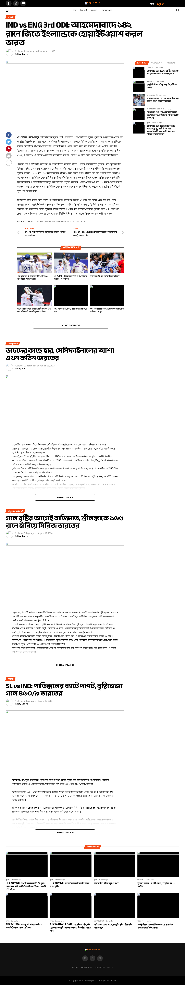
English (160, 4)
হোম (74, 10)
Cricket (39, 222)
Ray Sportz (22, 54)
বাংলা (152, 4)
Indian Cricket (64, 222)
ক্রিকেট (83, 10)
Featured (50, 222)
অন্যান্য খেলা (107, 10)
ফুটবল (94, 10)
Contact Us (86, 967)
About (75, 967)
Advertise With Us (104, 967)
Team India (79, 222)
